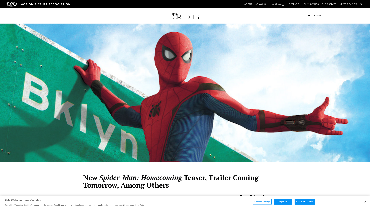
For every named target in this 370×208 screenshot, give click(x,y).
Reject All (283, 201)
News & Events (348, 4)
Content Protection (279, 4)
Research (295, 4)
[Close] (365, 201)
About (248, 4)
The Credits (329, 4)
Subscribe (316, 15)
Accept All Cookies (304, 201)
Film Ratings (311, 4)
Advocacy (262, 4)
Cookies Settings (262, 201)
